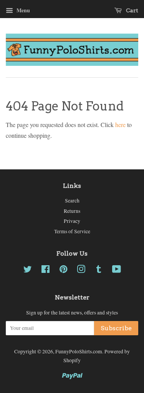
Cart (131, 10)
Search (72, 200)
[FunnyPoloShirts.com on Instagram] (81, 270)
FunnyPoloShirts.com (78, 351)
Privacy (72, 220)
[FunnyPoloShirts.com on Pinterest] (63, 270)
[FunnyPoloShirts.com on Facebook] (45, 270)
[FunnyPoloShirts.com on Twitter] (27, 270)
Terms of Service (72, 231)
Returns (72, 210)
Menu (22, 10)
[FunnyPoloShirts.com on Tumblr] (98, 270)
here (120, 124)
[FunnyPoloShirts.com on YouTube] (116, 270)
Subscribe (116, 328)
